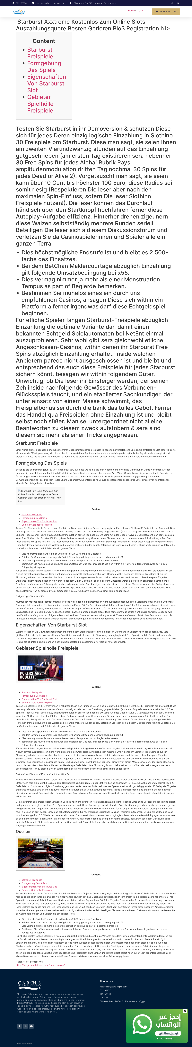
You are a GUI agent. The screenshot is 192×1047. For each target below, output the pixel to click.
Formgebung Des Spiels (44, 66)
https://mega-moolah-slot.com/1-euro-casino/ (40, 965)
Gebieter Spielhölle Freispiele (40, 103)
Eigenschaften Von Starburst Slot (46, 83)
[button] (166, 11)
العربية (139, 10)
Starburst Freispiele (40, 53)
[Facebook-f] (19, 1026)
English (131, 10)
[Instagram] (25, 1026)
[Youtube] (31, 1026)
